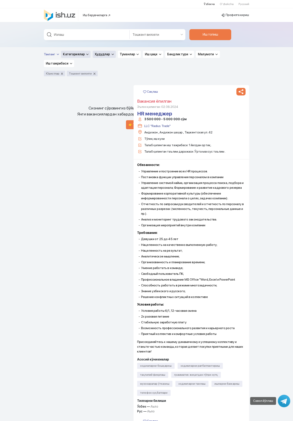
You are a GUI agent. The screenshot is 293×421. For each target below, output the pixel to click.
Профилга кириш (237, 15)
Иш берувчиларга (95, 15)
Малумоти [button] (206, 54)
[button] (241, 91)
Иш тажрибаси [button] (57, 63)
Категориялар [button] (74, 54)
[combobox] (87, 34)
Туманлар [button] (128, 54)
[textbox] (87, 34)
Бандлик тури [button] (178, 54)
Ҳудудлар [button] (103, 54)
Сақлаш (152, 91)
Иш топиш (210, 34)
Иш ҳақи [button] (151, 54)
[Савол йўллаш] (284, 401)
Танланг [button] (50, 54)
